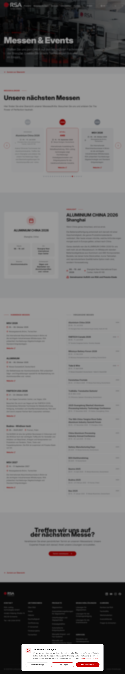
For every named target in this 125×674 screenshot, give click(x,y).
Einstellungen (62, 665)
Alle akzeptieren (87, 665)
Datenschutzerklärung (89, 658)
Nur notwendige (37, 665)
